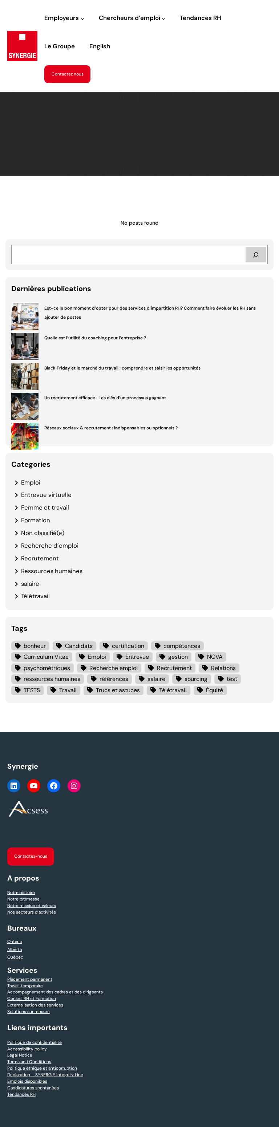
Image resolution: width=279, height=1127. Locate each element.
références (114, 679)
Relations (223, 668)
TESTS (32, 690)
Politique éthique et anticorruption (42, 1068)
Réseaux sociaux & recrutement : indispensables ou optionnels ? (111, 428)
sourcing (196, 679)
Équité (214, 690)
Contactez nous (68, 74)
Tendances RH (21, 1094)
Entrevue (137, 657)
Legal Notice (19, 1055)
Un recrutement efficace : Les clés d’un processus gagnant (105, 398)
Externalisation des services (35, 1005)
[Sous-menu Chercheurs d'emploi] (163, 18)
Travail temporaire (25, 986)
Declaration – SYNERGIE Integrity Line (45, 1075)
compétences (181, 646)
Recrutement (40, 558)
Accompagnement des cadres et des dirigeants (55, 992)
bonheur (35, 646)
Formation (35, 520)
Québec (15, 957)
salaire (30, 584)
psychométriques (47, 668)
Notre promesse (23, 899)
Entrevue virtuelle (46, 495)
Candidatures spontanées (33, 1088)
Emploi (30, 482)
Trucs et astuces (118, 690)
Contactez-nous (30, 856)
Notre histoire (21, 892)
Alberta (14, 949)
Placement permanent (29, 979)
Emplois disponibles (27, 1081)
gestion (178, 657)
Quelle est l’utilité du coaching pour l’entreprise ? (95, 338)
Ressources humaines (51, 571)
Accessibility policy (27, 1049)
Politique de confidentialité (34, 1042)
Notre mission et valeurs (31, 905)
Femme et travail (45, 507)
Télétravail (35, 596)
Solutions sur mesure (28, 1011)
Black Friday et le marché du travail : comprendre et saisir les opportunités (122, 368)
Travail (68, 690)
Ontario (14, 941)
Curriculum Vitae (46, 657)
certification (128, 646)
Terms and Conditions (29, 1062)
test (232, 679)
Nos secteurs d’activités (31, 912)
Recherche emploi (113, 668)
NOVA (215, 657)
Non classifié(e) (42, 533)
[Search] (256, 254)
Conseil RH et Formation (31, 998)
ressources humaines (52, 679)
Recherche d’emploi (49, 546)
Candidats (79, 646)
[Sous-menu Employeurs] (82, 18)
